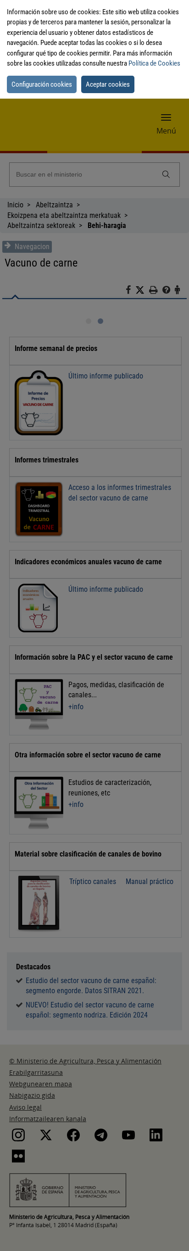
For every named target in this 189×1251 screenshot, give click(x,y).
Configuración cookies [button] (41, 84)
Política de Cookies (154, 63)
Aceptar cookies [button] (108, 84)
